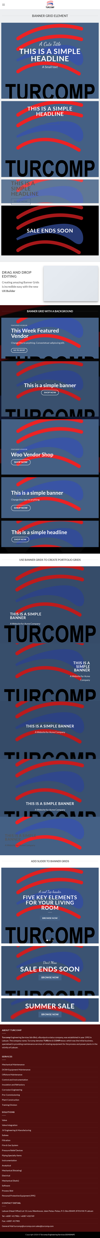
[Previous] (6, 905)
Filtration (6, 1140)
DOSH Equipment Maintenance (16, 1069)
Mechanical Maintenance (13, 1064)
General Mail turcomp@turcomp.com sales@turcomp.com (28, 1226)
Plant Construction (10, 1099)
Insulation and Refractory (13, 1084)
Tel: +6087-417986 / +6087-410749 (18, 1216)
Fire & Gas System (10, 1145)
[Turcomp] (50, 4)
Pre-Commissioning (11, 1095)
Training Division (9, 1105)
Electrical (6, 1175)
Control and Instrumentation (15, 1079)
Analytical (6, 1165)
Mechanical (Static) (10, 1180)
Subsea (5, 1135)
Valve (4, 1120)
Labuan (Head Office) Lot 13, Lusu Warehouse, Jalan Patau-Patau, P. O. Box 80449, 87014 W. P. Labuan (47, 1211)
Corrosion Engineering (12, 1089)
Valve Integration (9, 1125)
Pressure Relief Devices (12, 1150)
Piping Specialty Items (12, 1155)
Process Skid (7, 1190)
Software (6, 1185)
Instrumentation (9, 1160)
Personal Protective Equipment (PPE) (18, 1195)
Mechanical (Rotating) (12, 1170)
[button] (3, 4)
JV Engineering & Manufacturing (16, 1130)
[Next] (93, 905)
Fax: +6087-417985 (11, 1221)
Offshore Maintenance (12, 1074)
